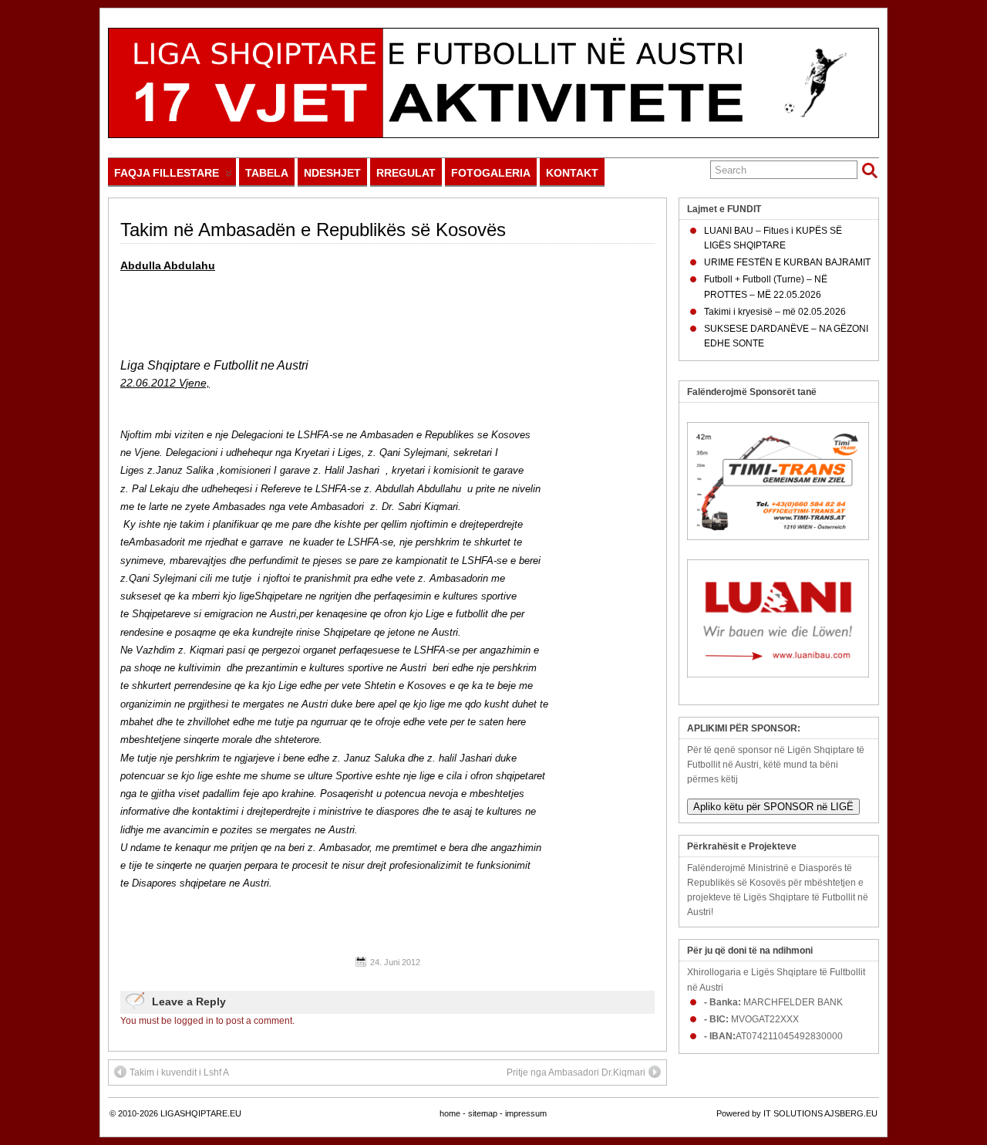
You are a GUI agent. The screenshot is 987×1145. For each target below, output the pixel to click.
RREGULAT (406, 173)
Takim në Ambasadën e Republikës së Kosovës (313, 229)
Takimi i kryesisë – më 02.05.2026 (775, 311)
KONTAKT (572, 173)
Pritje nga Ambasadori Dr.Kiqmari (576, 1072)
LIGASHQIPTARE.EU (200, 1113)
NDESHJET (332, 173)
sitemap (482, 1113)
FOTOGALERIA (491, 173)
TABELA (266, 173)
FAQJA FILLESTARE (166, 173)
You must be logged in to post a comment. (207, 1020)
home (450, 1113)
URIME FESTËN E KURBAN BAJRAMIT (787, 262)
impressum (526, 1113)
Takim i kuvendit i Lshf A (179, 1072)
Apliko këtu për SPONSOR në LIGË (773, 806)
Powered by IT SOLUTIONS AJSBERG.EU (797, 1113)
